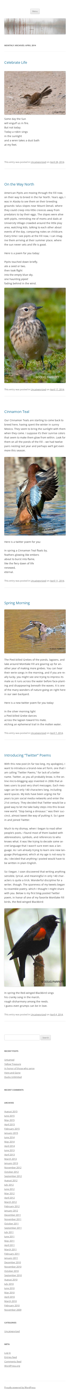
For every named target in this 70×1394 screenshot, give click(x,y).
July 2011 (9, 1232)
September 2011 (13, 1227)
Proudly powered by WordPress (20, 1387)
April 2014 (9, 1146)
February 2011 (12, 1253)
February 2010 (12, 1305)
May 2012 (9, 1193)
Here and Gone (12, 1072)
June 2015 (9, 1115)
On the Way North (19, 184)
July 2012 (9, 1184)
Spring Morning (17, 602)
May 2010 (9, 1292)
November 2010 (12, 1266)
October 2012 (11, 1171)
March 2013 (10, 1158)
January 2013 (11, 1163)
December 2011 (12, 1215)
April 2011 (9, 1245)
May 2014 (9, 1141)
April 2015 (9, 1124)
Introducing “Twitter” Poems (27, 755)
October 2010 (11, 1271)
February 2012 (12, 1206)
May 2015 (9, 1120)
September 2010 (13, 1275)
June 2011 (9, 1236)
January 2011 (11, 1258)
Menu (35, 11)
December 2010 (12, 1262)
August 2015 (10, 1111)
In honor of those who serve (19, 1068)
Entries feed (10, 1357)
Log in (7, 1352)
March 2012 (10, 1202)
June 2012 (9, 1189)
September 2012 (13, 1176)
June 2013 (9, 1150)
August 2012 (10, 1180)
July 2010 (9, 1284)
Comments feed (12, 1361)
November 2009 (12, 1309)
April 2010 (9, 1296)
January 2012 (11, 1210)
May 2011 (9, 1240)
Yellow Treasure (12, 1064)
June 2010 (9, 1288)
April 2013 (9, 1154)
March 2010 (10, 1301)
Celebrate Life (15, 62)
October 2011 (11, 1223)
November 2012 (12, 1167)
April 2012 (9, 1197)
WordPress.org (12, 1365)
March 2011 (10, 1249)
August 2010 (10, 1279)
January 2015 (11, 1133)
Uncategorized (38, 162)
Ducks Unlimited (13, 1077)
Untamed (9, 1059)
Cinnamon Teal (16, 411)
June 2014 (9, 1137)
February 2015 (12, 1128)
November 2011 (12, 1219)
